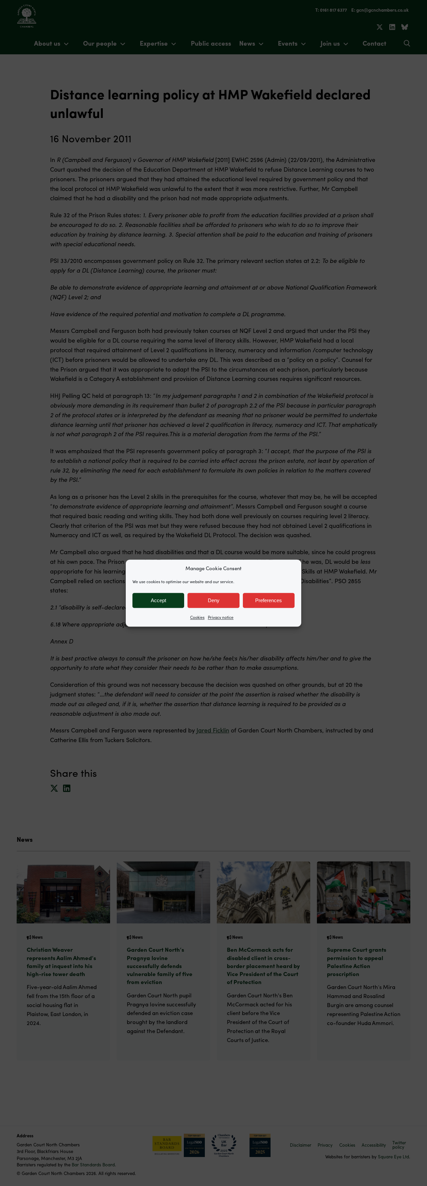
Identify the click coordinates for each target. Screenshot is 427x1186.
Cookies (197, 617)
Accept (158, 600)
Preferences (268, 600)
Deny (214, 600)
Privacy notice (221, 617)
